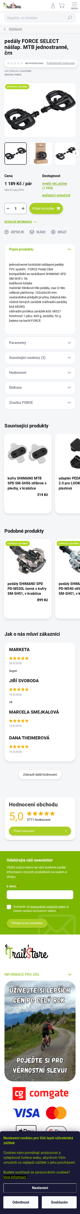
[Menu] (74, 5)
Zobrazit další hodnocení (40, 774)
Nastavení (40, 1188)
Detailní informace (18, 221)
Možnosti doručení (56, 195)
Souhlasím (59, 1202)
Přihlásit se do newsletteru (27, 923)
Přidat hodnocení (24, 831)
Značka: (12, 74)
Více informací (15, 1177)
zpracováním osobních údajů (47, 906)
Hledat (70, 17)
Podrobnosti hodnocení (61, 63)
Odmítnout (20, 1202)
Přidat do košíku (43, 208)
